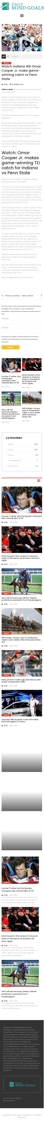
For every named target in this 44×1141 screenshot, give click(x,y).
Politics (11, 444)
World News (12, 466)
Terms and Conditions (12, 1098)
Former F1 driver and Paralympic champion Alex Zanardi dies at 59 (11, 379)
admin (6, 84)
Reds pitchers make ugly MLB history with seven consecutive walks (21, 680)
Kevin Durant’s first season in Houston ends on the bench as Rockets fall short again (31, 379)
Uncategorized (14, 460)
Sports (6, 63)
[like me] (8, 56)
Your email (5, 328)
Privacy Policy (8, 1100)
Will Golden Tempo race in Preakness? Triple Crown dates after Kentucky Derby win (31, 412)
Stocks (10, 455)
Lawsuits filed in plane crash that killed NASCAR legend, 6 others (20, 720)
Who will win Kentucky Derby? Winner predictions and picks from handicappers (11, 413)
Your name (5, 319)
